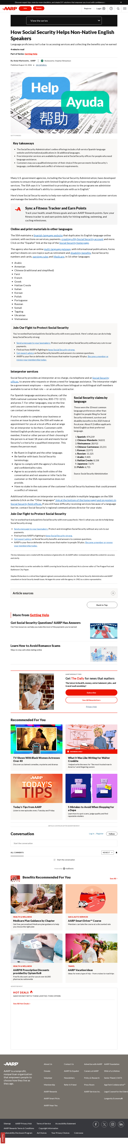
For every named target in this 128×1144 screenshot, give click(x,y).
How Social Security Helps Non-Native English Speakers (62, 35)
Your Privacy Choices (60, 1133)
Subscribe (91, 692)
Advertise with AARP (93, 1064)
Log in (91, 833)
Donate (47, 1071)
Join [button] (25, 8)
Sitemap (7, 1123)
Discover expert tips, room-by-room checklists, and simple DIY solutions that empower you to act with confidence (59, 2)
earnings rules (40, 256)
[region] (64, 853)
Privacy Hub (91, 706)
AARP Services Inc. (92, 1091)
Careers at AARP (91, 1071)
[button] (118, 8)
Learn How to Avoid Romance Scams (35, 645)
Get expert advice (25, 353)
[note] (64, 135)
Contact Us (69, 1064)
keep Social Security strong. (61, 349)
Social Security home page (74, 242)
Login (98, 8)
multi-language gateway (57, 249)
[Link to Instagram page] (113, 1124)
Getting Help (31, 54)
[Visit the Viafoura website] (68, 869)
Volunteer (48, 1078)
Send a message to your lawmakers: (33, 343)
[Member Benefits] (16, 878)
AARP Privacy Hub (23, 1123)
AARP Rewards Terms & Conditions (19, 1128)
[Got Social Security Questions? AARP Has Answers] (103, 630)
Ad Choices (42, 1133)
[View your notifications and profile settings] (116, 853)
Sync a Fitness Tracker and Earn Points (55, 208)
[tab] (17, 852)
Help (111, 8)
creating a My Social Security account (82, 239)
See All (113, 878)
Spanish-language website (48, 235)
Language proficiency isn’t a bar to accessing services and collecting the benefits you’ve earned (64, 44)
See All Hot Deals (21, 1003)
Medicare (59, 256)
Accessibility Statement (65, 1123)
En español (41, 65)
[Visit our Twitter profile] (104, 1124)
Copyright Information (48, 1128)
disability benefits (80, 252)
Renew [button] (39, 8)
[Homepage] (10, 8)
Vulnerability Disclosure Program (18, 1133)
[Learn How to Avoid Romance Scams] (103, 653)
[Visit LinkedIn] (121, 1124)
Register (87, 8)
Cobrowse (78, 1133)
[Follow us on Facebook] (96, 1124)
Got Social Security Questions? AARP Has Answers (45, 622)
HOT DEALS (21, 992)
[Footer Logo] (19, 1064)
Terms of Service (43, 1123)
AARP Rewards (50, 1091)
